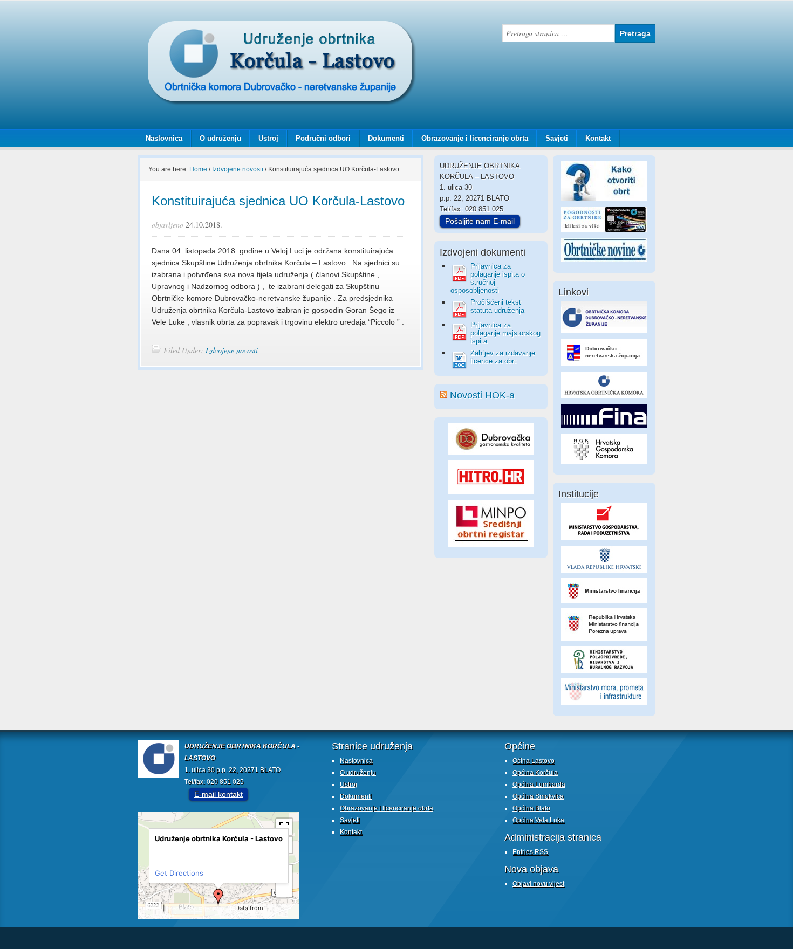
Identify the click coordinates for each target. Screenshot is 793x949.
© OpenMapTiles (216, 908)
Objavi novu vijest (538, 884)
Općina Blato (531, 808)
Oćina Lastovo (533, 761)
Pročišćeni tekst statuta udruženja (497, 306)
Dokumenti (386, 138)
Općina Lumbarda (538, 784)
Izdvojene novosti (232, 350)
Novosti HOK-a (482, 395)
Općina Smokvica (538, 796)
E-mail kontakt (218, 794)
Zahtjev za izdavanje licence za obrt (502, 357)
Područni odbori (319, 138)
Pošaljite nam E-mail (480, 221)
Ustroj (268, 138)
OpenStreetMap (157, 915)
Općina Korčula (535, 772)
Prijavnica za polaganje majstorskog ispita (505, 333)
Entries (530, 852)
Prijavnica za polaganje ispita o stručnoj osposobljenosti (487, 278)
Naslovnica (164, 138)
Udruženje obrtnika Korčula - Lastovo (245, 29)
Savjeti (552, 138)
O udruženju (220, 138)
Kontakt (598, 138)
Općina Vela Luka (538, 820)
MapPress (151, 908)
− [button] (285, 889)
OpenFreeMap (182, 908)
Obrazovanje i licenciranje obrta (470, 138)
